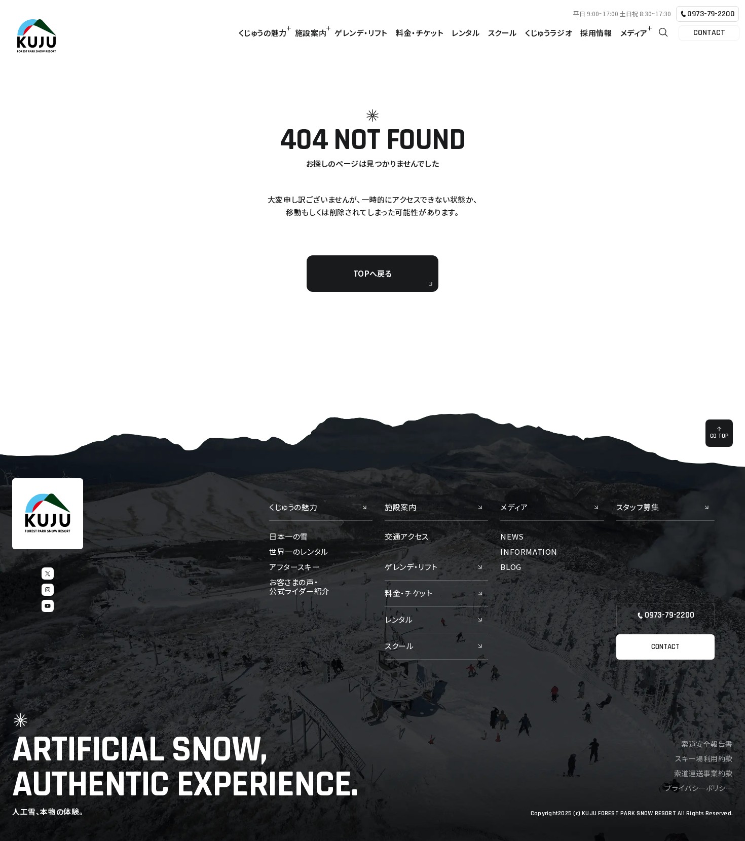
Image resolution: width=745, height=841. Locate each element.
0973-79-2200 (710, 14)
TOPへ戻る (372, 273)
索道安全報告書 (707, 744)
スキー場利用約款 (704, 758)
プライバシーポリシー (699, 788)
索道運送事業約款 (703, 773)
